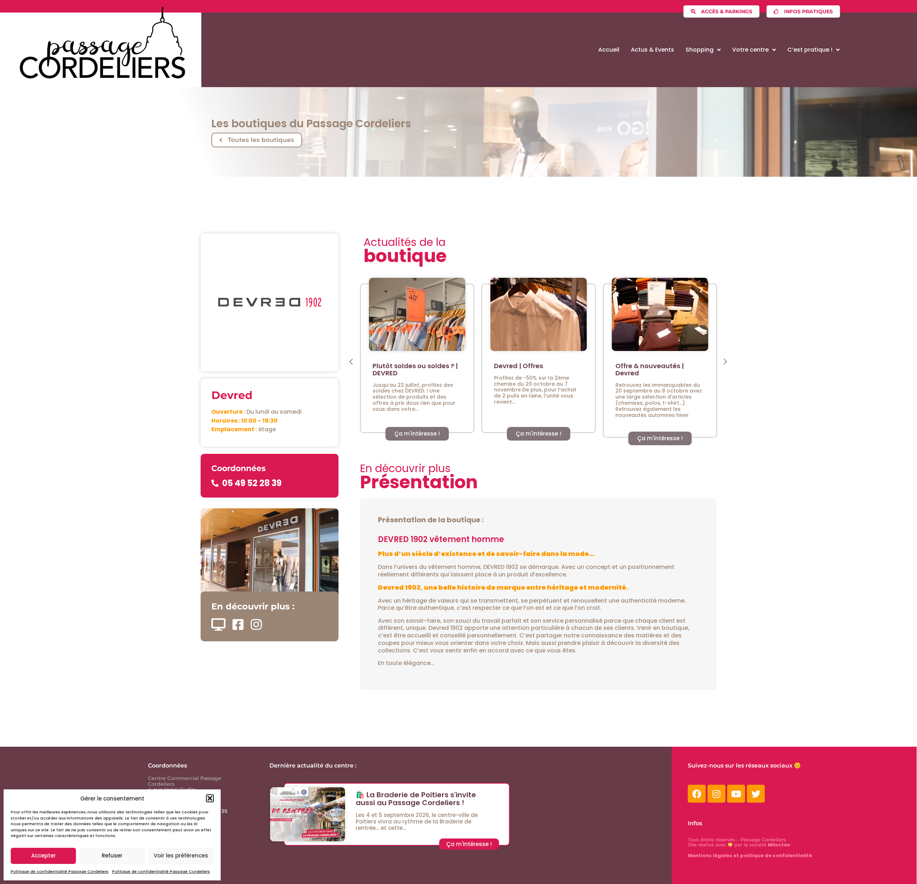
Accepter (43, 855)
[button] (209, 798)
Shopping (700, 50)
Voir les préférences (181, 855)
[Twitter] (756, 794)
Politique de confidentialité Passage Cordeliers (60, 871)
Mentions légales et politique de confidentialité (750, 855)
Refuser (112, 855)
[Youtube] (736, 794)
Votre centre (750, 50)
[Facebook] (697, 794)
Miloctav (779, 844)
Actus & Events (652, 50)
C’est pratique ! (809, 50)
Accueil (608, 50)
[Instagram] (716, 794)
